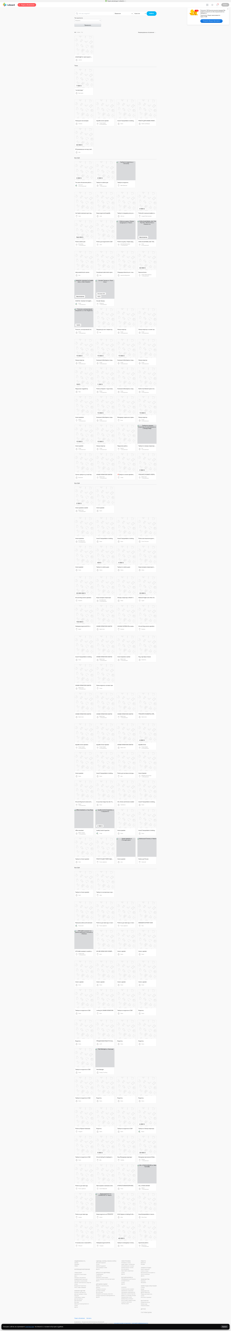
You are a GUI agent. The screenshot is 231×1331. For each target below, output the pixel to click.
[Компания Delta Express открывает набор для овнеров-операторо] (104, 348)
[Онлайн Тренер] (104, 289)
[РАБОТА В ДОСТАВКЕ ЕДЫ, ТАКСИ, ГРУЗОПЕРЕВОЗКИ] (104, 847)
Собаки (143, 1287)
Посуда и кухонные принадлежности (105, 1295)
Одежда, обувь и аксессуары (106, 1261)
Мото (75, 1276)
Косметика (99, 1276)
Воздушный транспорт (80, 1285)
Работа (143, 1261)
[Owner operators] (83, 405)
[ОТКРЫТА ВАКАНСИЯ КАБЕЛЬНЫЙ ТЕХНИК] (125, 1174)
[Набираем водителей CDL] (104, 1231)
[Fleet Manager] (104, 1057)
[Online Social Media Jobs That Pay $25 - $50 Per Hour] (147, 230)
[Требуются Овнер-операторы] (147, 1116)
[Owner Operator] (147, 761)
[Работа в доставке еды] (83, 1174)
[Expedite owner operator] (104, 109)
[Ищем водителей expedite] (104, 201)
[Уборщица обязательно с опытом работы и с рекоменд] (125, 260)
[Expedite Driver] (147, 732)
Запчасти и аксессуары (80, 1274)
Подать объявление (79, 1318)
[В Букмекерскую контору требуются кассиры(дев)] (83, 137)
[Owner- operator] (125, 939)
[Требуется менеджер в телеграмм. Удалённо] (125, 1231)
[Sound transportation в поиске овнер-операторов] (147, 1202)
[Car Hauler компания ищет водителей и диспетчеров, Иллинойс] (83, 201)
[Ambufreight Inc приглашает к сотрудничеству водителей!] (83, 45)
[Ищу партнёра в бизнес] (147, 645)
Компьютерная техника (127, 1267)
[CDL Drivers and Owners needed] (125, 790)
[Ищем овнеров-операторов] (104, 585)
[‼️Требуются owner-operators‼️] (125, 462)
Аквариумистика (145, 1290)
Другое (76, 1307)
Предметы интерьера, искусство (104, 1294)
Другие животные (145, 1292)
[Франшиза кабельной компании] (83, 911)
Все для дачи (99, 1292)
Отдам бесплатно (145, 1302)
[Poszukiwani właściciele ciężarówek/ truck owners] (104, 260)
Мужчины (143, 1281)
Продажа (76, 1264)
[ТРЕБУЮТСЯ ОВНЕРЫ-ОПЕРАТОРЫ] (147, 702)
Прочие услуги (125, 1303)
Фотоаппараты (125, 1269)
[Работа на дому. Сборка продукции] (125, 230)
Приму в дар (144, 1304)
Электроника (126, 1261)
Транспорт (78, 1272)
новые (78, 32)
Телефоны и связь (126, 1262)
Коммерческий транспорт (81, 1279)
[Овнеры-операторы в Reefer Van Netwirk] (125, 585)
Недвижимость (79, 1261)
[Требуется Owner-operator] (83, 847)
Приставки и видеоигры (127, 1270)
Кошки (142, 1289)
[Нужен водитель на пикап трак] (104, 673)
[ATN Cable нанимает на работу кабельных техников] (83, 939)
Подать (27, 5)
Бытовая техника (100, 1290)
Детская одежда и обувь (80, 1294)
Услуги (76, 1284)
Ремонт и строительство (102, 1285)
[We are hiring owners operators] (83, 585)
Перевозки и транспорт (127, 1290)
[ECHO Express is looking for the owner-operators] (125, 1202)
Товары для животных (146, 1294)
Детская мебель (78, 1299)
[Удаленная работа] (147, 1231)
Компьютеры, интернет (127, 1298)
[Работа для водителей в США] (104, 230)
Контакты (89, 1318)
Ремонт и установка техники (128, 1295)
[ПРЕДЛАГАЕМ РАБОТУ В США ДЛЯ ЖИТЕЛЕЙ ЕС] (104, 1029)
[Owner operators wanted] (83, 496)
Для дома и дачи (101, 1284)
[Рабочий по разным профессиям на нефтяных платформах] (147, 201)
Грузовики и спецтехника (80, 1281)
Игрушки (76, 1295)
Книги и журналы (145, 1269)
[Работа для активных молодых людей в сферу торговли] (125, 761)
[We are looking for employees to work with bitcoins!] (104, 1145)
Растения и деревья (146, 1297)
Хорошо (224, 1326)
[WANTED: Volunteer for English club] (83, 289)
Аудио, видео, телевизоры (128, 1264)
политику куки (29, 1326)
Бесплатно (145, 1300)
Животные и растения (149, 1286)
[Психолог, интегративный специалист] (83, 317)
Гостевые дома (146, 1312)
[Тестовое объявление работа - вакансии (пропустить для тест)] (83, 170)
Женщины (143, 1282)
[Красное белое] (147, 260)
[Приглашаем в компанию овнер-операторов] (104, 1174)
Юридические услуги (126, 1297)
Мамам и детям (79, 1290)
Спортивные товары (79, 1297)
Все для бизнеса (127, 1277)
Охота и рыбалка (145, 1274)
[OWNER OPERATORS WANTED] (104, 462)
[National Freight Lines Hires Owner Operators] (147, 585)
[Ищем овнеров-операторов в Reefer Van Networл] (147, 555)
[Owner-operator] (83, 434)
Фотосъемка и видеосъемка (128, 1300)
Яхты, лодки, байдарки (80, 1287)
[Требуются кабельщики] (104, 555)
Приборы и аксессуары (102, 1277)
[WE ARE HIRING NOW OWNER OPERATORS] (104, 939)
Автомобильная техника (127, 1266)
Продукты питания (101, 1289)
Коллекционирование (82, 1269)
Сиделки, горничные (126, 1302)
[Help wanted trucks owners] (83, 260)
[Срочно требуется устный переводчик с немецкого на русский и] (83, 462)
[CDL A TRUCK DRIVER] (147, 1174)
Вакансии (143, 1262)
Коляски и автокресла (80, 1292)
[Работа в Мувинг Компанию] (83, 1116)
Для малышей (78, 1300)
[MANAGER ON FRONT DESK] (147, 911)
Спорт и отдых (144, 1271)
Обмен (76, 1266)
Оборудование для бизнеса (128, 1279)
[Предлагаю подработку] (83, 377)
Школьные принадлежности (81, 1303)
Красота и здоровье (103, 1272)
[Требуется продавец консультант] (125, 201)
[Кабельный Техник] (147, 847)
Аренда (76, 1262)
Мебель (98, 1287)
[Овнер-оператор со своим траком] (147, 317)
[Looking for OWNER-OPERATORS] (104, 998)
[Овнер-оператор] (125, 317)
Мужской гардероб (101, 1266)
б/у (82, 32)
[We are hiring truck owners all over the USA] (83, 790)
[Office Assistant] (83, 818)
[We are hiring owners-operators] (147, 614)
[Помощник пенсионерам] (83, 109)
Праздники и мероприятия (128, 1292)
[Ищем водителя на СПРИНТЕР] (104, 1202)
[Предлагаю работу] (125, 434)
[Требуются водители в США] (83, 998)
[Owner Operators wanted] (125, 645)
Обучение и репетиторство (128, 1294)
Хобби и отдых (146, 1267)
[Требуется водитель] (125, 170)
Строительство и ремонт (127, 1289)
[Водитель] (147, 998)
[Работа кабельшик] (83, 230)
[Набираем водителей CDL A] (83, 614)
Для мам (76, 1302)
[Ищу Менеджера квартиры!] (125, 1145)
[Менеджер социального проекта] (125, 405)
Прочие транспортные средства (82, 1282)
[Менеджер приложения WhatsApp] (147, 1145)
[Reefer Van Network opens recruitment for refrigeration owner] (147, 377)
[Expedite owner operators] (83, 732)
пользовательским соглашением (122, 1323)
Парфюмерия (99, 1274)
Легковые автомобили (80, 1277)
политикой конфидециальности (140, 1323)
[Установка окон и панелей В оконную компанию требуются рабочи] (83, 1231)
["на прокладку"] (83, 78)
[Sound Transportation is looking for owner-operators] (125, 109)
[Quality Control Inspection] (104, 818)
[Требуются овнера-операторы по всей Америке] (147, 434)
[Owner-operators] (83, 526)
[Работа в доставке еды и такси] (104, 911)
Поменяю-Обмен (145, 1305)
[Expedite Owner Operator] (104, 732)
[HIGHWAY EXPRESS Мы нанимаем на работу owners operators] (125, 614)
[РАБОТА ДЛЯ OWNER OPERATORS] (147, 109)
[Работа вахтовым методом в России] (147, 526)
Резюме (143, 1264)
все (75, 32)
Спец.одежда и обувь (101, 1267)
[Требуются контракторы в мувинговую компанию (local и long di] (104, 880)
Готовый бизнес (125, 1280)
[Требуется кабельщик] (104, 170)
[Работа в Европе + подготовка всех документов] (104, 377)
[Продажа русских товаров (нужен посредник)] (104, 317)
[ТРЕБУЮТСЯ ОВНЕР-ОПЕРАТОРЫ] (147, 462)
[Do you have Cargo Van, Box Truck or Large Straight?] (104, 790)
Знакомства (145, 1279)
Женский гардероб (101, 1262)
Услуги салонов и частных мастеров (105, 1279)
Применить (87, 25)
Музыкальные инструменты (148, 1272)
